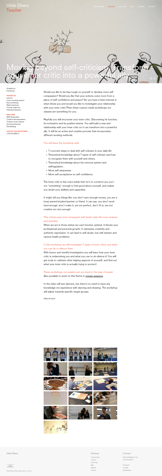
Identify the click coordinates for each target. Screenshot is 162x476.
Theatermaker (98, 6)
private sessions (94, 276)
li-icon (154, 78)
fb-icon (151, 78)
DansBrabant (127, 470)
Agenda (141, 6)
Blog (132, 6)
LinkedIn (125, 468)
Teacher (111, 6)
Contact (151, 6)
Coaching (122, 6)
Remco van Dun (27, 471)
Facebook (126, 465)
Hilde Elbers (18, 6)
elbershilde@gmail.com (130, 457)
